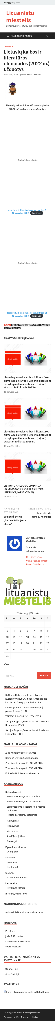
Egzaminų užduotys (15, 847)
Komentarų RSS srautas (17, 941)
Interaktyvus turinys (16, 893)
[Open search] (47, 35)
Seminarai (12, 861)
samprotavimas (13, 328)
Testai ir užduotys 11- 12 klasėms (24, 801)
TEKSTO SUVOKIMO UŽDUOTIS (23, 716)
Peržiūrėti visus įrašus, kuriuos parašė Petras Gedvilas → (37, 560)
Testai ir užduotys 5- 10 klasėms (23, 796)
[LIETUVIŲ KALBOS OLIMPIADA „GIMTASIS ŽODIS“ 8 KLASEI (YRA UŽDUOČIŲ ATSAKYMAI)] (27, 467)
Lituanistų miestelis (20, 16)
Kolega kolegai (13, 791)
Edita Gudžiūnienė (15, 773)
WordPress (21, 1017)
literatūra (33, 325)
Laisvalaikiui (11, 883)
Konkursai (12, 867)
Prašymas (31, 752)
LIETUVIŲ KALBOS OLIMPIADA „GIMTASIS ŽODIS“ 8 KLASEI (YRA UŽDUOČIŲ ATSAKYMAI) (24, 489)
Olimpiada (8, 47)
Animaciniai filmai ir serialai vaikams (24, 912)
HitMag (34, 1017)
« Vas (6, 664)
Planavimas (13, 825)
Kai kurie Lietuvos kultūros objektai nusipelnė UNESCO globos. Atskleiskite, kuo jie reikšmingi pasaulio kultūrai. (26, 699)
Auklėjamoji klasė (16, 836)
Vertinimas (12, 830)
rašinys (45, 325)
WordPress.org (13, 946)
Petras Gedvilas (34, 74)
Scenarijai (12, 841)
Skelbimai (10, 857)
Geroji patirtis (19, 325)
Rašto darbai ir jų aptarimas (22, 814)
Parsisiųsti (36, 213)
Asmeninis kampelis (17, 877)
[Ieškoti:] (27, 675)
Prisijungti (10, 931)
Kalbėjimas (13, 820)
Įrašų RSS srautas (14, 936)
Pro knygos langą (16, 887)
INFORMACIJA (34, 762)
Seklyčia (9, 872)
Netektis (33, 757)
